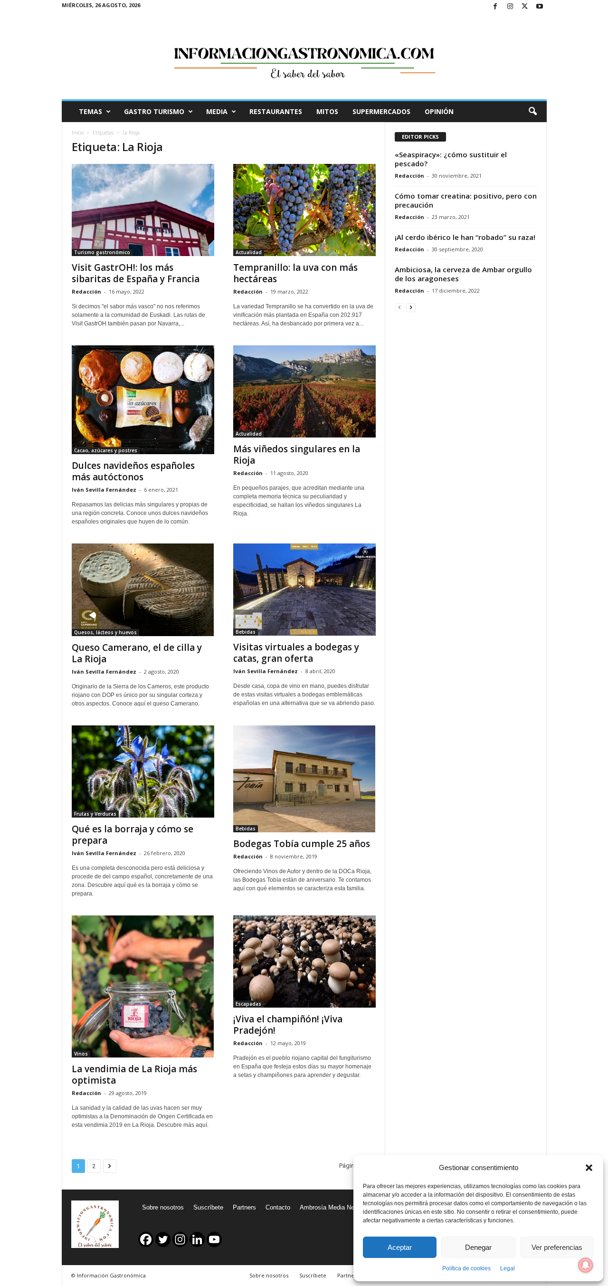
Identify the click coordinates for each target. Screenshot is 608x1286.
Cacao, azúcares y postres (105, 450)
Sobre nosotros (163, 1207)
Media (217, 111)
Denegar (478, 1247)
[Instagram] (510, 7)
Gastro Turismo (154, 111)
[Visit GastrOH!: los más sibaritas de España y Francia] (143, 210)
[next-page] (411, 307)
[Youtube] (539, 7)
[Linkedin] (197, 1239)
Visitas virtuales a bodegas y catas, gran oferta (296, 653)
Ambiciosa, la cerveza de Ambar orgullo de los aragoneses (463, 274)
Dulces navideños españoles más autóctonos (133, 471)
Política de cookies (466, 1268)
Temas (90, 111)
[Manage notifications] (585, 1265)
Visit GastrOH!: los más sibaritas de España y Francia (136, 273)
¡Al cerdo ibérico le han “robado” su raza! (465, 237)
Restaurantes (275, 111)
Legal (507, 1268)
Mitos (327, 111)
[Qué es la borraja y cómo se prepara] (143, 771)
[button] (589, 1167)
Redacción (86, 291)
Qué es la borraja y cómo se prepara (132, 835)
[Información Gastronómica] (304, 56)
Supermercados (381, 111)
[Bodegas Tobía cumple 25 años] (304, 778)
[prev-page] (399, 307)
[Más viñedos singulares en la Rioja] (304, 391)
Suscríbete (208, 1207)
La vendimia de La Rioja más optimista (134, 1074)
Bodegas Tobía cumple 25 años (301, 844)
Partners (244, 1207)
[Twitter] (525, 7)
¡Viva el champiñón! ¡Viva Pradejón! (287, 1025)
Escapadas (248, 1003)
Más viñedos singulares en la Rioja (296, 455)
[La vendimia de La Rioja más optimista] (143, 986)
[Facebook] (495, 7)
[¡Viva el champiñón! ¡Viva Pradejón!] (304, 961)
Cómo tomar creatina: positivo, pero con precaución (466, 200)
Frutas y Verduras (95, 813)
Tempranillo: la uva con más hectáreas (295, 273)
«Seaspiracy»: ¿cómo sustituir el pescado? (451, 159)
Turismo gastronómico (102, 252)
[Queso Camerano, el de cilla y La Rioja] (143, 589)
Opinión (439, 111)
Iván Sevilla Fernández (104, 489)
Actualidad (249, 252)
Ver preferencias (557, 1247)
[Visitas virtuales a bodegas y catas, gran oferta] (304, 589)
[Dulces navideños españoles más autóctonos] (143, 399)
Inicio (78, 132)
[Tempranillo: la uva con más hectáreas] (304, 210)
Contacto (278, 1207)
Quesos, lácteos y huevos (105, 632)
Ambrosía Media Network (334, 1207)
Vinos (81, 1053)
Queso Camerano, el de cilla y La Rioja (137, 653)
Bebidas (246, 632)
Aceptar (400, 1247)
